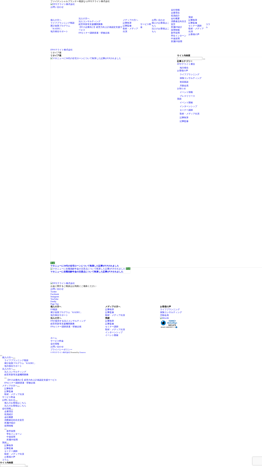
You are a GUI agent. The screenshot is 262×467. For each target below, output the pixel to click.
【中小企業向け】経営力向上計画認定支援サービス (32, 380)
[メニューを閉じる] (1, 355)
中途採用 (175, 38)
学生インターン (178, 36)
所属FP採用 (176, 41)
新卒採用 (175, 33)
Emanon (83, 352)
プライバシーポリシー (61, 349)
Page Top (54, 304)
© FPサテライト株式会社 (60, 352)
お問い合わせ (57, 7)
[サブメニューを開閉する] (14, 358)
